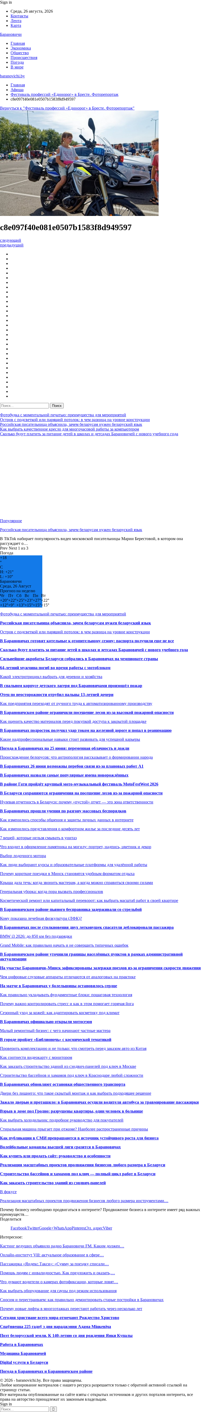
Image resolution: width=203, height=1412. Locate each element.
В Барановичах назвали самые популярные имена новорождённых (64, 775)
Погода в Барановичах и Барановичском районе (46, 1371)
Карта (16, 25)
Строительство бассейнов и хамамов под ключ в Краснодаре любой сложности (71, 1075)
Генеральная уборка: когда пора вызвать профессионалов (51, 891)
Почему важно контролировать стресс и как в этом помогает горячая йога (67, 1003)
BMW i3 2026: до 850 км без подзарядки (36, 936)
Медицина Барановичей (23, 1353)
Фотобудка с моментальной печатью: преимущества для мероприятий (63, 415)
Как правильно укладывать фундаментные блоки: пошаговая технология (66, 995)
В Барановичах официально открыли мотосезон (46, 1021)
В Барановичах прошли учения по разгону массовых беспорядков (63, 811)
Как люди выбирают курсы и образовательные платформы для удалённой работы (73, 864)
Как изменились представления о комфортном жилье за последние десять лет (70, 829)
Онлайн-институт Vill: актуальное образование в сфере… (52, 1255)
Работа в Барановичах (21, 1344)
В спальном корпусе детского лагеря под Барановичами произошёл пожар (71, 685)
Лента (16, 20)
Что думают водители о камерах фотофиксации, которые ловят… (59, 1282)
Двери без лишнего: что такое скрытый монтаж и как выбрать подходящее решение (75, 1093)
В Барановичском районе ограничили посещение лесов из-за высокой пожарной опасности (87, 712)
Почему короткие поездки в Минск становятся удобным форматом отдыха (67, 873)
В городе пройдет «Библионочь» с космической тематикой (55, 1039)
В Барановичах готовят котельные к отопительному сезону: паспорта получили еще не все (87, 641)
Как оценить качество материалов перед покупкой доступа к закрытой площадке (73, 721)
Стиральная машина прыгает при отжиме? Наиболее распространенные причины (74, 1129)
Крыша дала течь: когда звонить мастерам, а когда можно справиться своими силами (76, 882)
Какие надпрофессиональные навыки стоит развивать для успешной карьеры (70, 739)
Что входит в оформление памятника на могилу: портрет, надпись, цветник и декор (75, 847)
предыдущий (12, 245)
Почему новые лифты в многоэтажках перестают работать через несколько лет (71, 1308)
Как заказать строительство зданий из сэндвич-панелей (53, 1183)
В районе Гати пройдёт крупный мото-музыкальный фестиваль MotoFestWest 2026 (79, 784)
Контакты (19, 16)
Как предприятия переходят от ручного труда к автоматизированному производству (76, 703)
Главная (18, 43)
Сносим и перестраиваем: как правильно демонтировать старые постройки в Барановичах (82, 1299)
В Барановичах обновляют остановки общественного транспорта (62, 1084)
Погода (17, 62)
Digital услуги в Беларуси (24, 1362)
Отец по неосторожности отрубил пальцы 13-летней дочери (56, 694)
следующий (10, 240)
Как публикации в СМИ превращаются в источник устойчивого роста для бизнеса (79, 1138)
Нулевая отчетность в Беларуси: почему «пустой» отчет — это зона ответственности (76, 802)
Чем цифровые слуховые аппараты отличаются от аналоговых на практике (68, 977)
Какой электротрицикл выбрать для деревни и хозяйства (51, 676)
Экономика (21, 48)
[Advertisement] (101, 477)
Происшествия (24, 57)
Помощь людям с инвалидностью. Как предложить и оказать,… (57, 1273)
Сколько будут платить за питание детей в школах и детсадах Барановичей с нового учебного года (89, 434)
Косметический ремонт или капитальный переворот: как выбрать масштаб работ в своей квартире (89, 900)
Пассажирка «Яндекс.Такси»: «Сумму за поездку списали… (54, 1264)
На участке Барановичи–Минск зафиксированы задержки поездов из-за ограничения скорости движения (100, 968)
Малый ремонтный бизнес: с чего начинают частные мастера (55, 1030)
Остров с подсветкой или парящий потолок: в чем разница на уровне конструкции (75, 419)
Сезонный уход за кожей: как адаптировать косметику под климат (59, 1012)
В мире (17, 67)
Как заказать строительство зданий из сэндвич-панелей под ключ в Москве (68, 1066)
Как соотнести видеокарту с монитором (36, 1057)
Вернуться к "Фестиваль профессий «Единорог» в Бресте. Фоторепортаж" (67, 108)
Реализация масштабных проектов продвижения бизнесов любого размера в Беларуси (82, 1165)
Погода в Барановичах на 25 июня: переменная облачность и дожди (64, 748)
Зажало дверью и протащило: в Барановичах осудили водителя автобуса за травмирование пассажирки (99, 1102)
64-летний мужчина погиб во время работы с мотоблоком (55, 667)
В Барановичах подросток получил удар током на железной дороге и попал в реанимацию (86, 730)
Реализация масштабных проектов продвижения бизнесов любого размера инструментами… (84, 1200)
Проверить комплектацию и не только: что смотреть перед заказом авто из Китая (73, 1048)
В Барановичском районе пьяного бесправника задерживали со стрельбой (71, 909)
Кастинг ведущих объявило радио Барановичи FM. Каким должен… (62, 1246)
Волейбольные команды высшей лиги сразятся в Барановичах (60, 1147)
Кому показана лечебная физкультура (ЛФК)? (41, 918)
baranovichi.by (12, 76)
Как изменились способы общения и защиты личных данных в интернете (66, 820)
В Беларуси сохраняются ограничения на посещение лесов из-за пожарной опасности (81, 793)
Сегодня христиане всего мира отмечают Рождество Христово (59, 1317)
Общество (20, 53)
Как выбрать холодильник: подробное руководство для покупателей (61, 1120)
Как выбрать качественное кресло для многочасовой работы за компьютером (69, 429)
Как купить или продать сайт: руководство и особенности (55, 1156)
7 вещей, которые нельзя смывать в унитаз (38, 838)
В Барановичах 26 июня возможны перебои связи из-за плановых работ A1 (72, 766)
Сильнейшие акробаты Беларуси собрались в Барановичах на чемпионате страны (79, 658)
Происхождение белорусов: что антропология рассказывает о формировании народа (76, 757)
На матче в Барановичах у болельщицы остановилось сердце (58, 986)
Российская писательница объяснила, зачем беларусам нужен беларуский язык (71, 424)
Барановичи (11, 34)
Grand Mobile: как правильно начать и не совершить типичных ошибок (64, 945)
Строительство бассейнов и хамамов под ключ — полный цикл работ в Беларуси (77, 1174)
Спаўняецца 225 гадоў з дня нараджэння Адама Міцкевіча (55, 1326)
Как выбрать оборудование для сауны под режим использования (58, 1290)
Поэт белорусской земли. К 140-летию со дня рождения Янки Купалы (66, 1335)
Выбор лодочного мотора (23, 855)
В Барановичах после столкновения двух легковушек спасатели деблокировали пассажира (87, 927)
